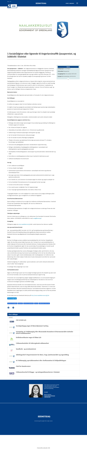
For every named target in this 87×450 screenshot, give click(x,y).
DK (10, 1)
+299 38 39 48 (47, 397)
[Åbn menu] (77, 3)
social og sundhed (12, 303)
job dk (36, 303)
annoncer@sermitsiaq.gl (49, 395)
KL (8, 1)
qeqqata (20, 303)
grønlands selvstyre (44, 303)
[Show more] (68, 79)
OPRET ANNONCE (70, 3)
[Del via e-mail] (13, 308)
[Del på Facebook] (8, 308)
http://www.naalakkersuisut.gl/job (40, 295)
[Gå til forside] (12, 6)
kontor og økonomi (28, 303)
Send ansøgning (12, 298)
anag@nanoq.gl (37, 218)
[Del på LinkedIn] (11, 308)
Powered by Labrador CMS (43, 448)
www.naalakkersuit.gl (24, 224)
